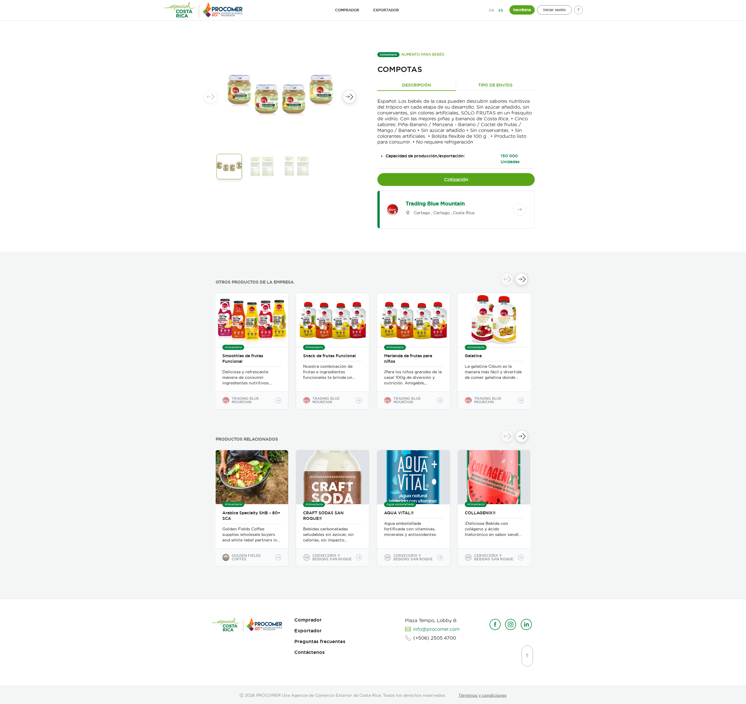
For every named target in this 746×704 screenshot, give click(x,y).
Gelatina (473, 355)
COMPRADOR (347, 10)
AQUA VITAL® (399, 513)
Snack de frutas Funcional (329, 355)
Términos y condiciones (482, 695)
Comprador (308, 619)
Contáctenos (309, 652)
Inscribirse (522, 10)
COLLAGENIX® (480, 513)
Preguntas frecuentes (319, 641)
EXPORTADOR (386, 10)
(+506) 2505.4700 (434, 637)
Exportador (308, 630)
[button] (349, 96)
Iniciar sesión (554, 10)
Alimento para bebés (422, 54)
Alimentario (388, 54)
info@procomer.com (436, 629)
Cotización (456, 179)
